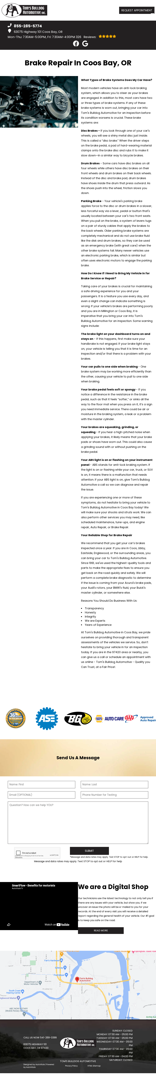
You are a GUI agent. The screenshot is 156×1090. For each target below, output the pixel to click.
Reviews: (86, 37)
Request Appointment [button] (136, 10)
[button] (76, 43)
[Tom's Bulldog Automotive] (24, 10)
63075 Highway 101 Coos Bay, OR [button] (38, 32)
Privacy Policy (71, 1065)
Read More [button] (101, 930)
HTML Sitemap (94, 1065)
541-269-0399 (48, 1037)
